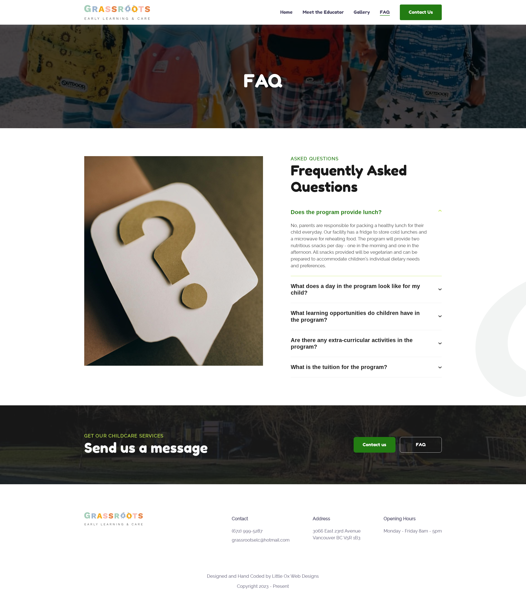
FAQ (385, 12)
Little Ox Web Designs (295, 576)
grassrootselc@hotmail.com (261, 540)
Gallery (362, 12)
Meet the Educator (323, 12)
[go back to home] (113, 526)
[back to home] (117, 12)
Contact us (374, 444)
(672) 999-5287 (247, 531)
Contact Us (421, 12)
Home (286, 12)
